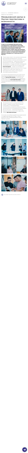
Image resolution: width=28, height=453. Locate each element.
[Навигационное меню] (26, 3)
